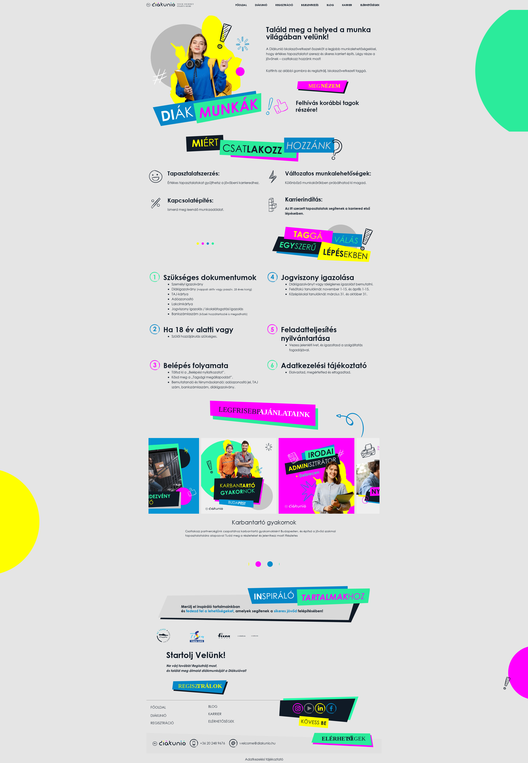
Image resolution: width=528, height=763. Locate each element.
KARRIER (347, 5)
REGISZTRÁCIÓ (284, 5)
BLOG (330, 5)
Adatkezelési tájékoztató (264, 759)
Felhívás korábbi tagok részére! (327, 106)
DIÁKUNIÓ (261, 5)
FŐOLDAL (241, 5)
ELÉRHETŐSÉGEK (369, 5)
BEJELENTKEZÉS (309, 5)
